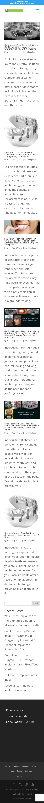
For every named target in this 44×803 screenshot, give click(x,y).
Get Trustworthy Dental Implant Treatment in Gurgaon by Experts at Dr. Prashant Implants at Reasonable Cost (20, 640)
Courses (28, 771)
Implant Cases (16, 771)
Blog (34, 766)
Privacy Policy (14, 710)
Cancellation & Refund (20, 722)
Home (7, 766)
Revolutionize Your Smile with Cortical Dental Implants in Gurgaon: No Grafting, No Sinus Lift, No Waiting (21, 47)
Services (25, 766)
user (8, 52)
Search (35, 603)
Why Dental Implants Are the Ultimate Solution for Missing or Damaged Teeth (21, 620)
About (16, 766)
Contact (20, 776)
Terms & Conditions (18, 716)
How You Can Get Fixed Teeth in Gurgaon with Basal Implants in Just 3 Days (21, 535)
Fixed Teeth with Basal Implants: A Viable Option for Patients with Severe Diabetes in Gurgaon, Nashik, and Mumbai (21, 426)
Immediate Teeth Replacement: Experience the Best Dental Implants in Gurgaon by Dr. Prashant (21, 154)
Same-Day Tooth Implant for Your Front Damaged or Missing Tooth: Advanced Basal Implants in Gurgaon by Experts (21, 241)
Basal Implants (30, 52)
